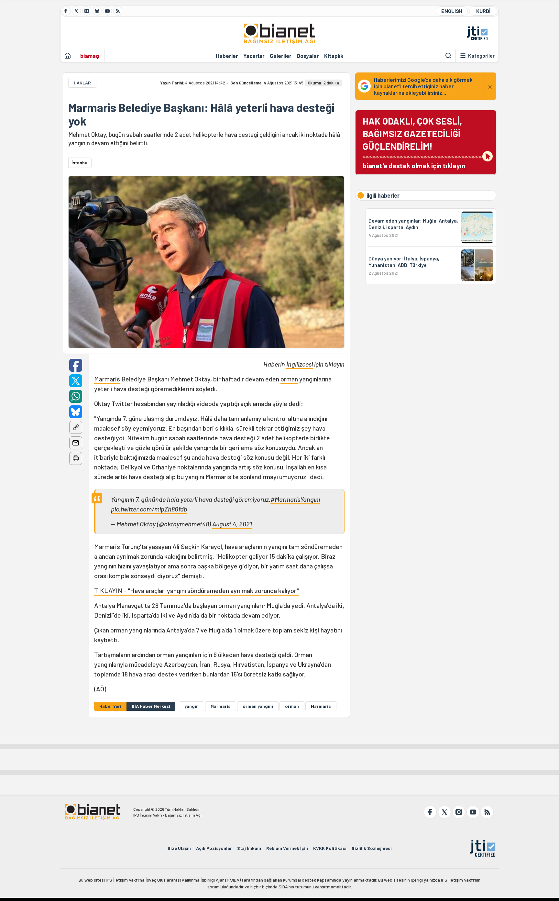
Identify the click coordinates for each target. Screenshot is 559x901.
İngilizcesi (299, 364)
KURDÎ (483, 11)
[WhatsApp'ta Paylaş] (75, 396)
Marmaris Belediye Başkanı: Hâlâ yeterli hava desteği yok (201, 114)
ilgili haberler (383, 195)
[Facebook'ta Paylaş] (75, 365)
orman (289, 379)
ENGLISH (451, 11)
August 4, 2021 (232, 524)
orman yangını (258, 706)
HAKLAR (82, 82)
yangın (191, 706)
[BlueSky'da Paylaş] (75, 411)
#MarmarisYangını (295, 499)
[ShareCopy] (75, 427)
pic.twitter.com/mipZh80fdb (149, 509)
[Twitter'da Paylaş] (75, 380)
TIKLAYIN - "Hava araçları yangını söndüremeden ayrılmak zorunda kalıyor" (196, 590)
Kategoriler (481, 55)
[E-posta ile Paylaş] (75, 442)
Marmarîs (321, 706)
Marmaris (107, 379)
